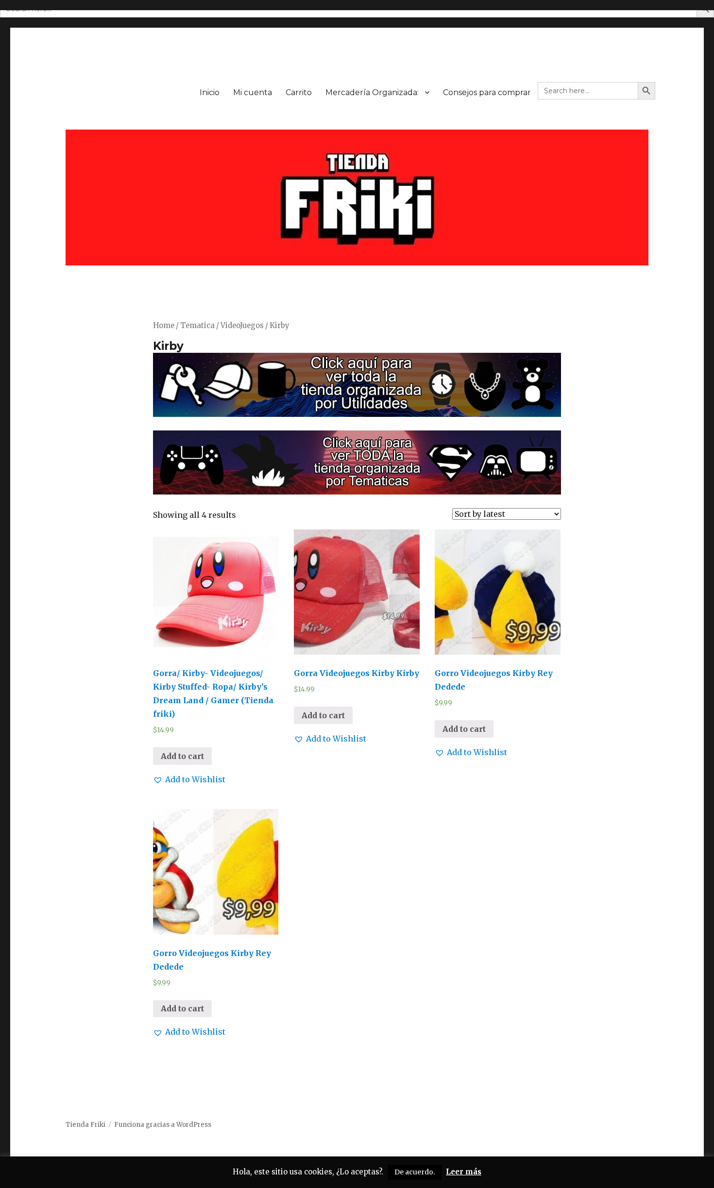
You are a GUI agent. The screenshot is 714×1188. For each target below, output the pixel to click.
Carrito (299, 92)
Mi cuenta (252, 92)
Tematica (197, 325)
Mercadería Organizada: (372, 92)
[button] (189, 779)
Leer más (463, 1171)
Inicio (210, 92)
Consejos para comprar (487, 92)
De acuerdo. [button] (414, 1172)
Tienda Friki (85, 1125)
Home (163, 325)
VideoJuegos (242, 325)
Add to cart (182, 756)
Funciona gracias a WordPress (162, 1125)
